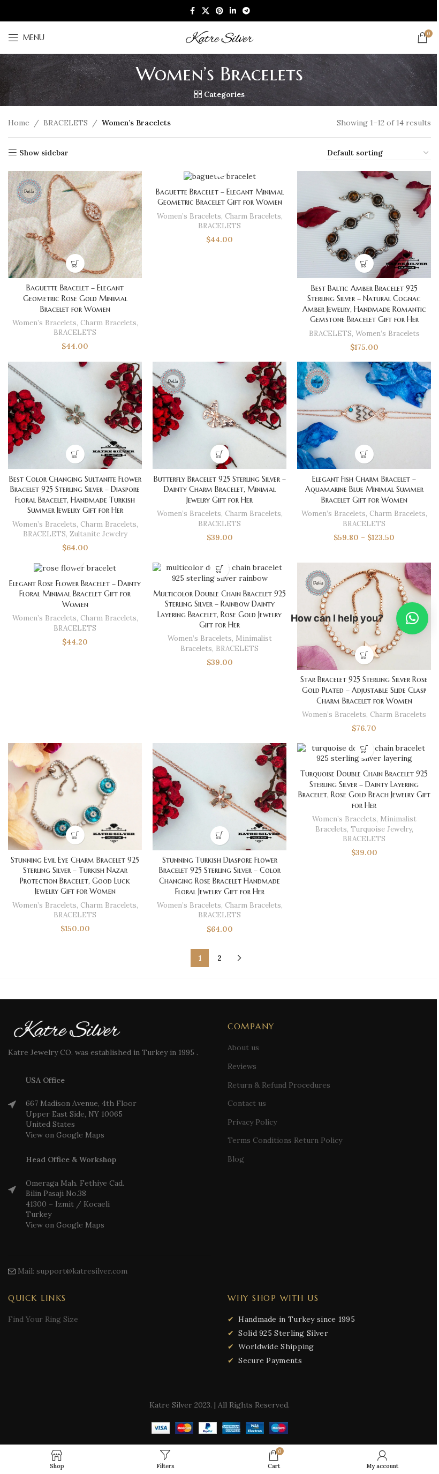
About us (243, 1047)
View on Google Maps (65, 1135)
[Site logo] (219, 37)
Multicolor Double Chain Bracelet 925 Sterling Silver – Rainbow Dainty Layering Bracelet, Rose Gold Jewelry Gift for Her (219, 609)
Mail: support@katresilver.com (72, 1271)
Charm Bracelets (108, 322)
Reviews (242, 1066)
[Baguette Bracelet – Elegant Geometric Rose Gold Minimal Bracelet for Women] (75, 224)
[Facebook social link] (192, 11)
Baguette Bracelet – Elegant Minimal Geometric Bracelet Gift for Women (220, 197)
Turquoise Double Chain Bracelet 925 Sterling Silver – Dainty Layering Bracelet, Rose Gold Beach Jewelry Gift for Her (364, 789)
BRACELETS (65, 123)
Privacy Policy (252, 1122)
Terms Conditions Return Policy (285, 1140)
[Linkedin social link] (232, 11)
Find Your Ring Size (43, 1319)
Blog (236, 1159)
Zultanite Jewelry (98, 533)
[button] (75, 263)
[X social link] (206, 11)
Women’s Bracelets (44, 322)
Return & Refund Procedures (279, 1085)
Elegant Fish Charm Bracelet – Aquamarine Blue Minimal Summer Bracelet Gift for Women (364, 489)
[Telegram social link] (246, 11)
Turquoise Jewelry (381, 829)
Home (18, 123)
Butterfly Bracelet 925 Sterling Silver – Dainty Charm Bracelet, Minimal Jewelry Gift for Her (220, 489)
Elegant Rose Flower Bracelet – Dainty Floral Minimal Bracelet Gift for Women (75, 594)
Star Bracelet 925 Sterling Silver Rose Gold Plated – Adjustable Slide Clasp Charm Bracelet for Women (364, 690)
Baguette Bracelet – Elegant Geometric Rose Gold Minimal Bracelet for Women (75, 298)
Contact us (247, 1103)
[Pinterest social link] (219, 11)
